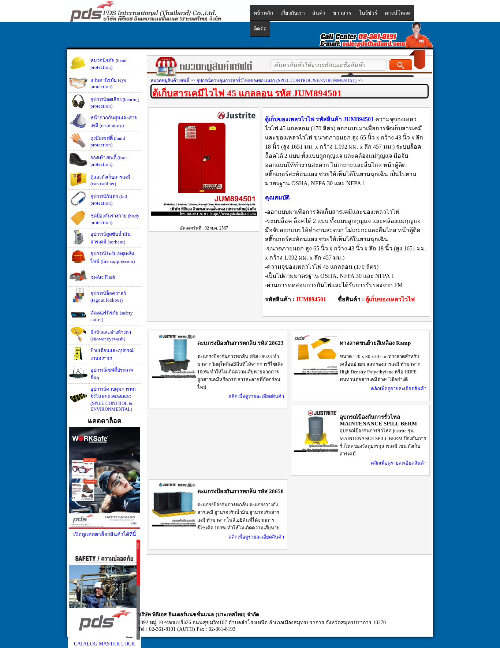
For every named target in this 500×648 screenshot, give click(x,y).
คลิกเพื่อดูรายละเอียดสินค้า (256, 396)
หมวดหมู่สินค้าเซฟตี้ (169, 80)
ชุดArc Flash (102, 277)
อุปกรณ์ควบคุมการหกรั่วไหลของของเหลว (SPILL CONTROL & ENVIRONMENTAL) (113, 399)
